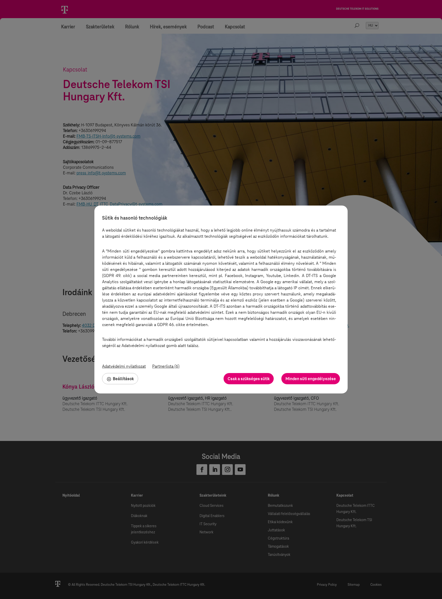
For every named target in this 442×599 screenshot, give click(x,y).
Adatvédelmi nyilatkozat (124, 366)
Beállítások (123, 378)
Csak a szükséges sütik (249, 378)
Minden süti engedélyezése (310, 378)
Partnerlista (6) (166, 366)
